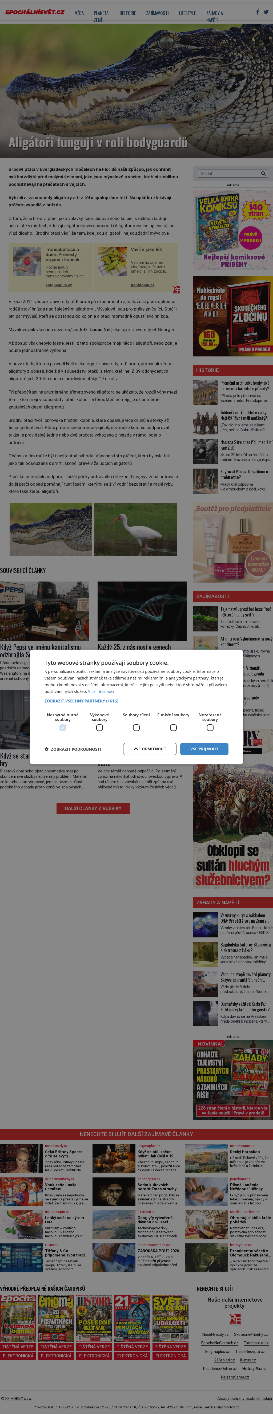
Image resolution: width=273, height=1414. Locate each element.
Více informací (101, 691)
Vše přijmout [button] (204, 748)
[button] (136, 700)
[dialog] (136, 707)
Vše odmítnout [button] (150, 748)
